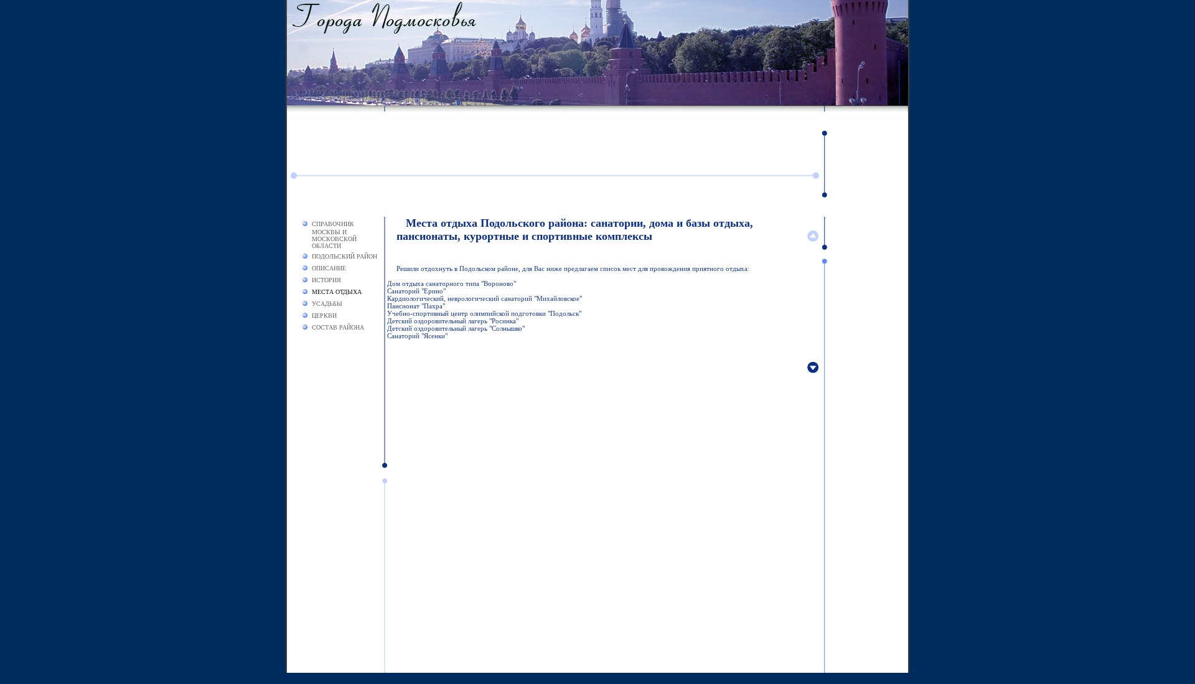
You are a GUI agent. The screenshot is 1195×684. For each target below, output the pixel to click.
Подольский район (344, 256)
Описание (329, 268)
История (326, 280)
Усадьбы (327, 303)
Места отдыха (337, 291)
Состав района (338, 327)
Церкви (324, 315)
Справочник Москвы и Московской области (334, 235)
